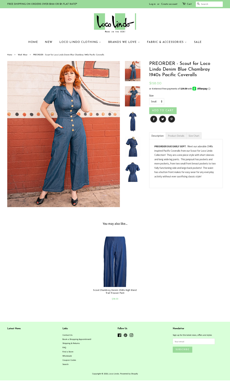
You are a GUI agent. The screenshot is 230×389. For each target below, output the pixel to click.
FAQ (64, 347)
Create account (169, 4)
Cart (189, 4)
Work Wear (22, 55)
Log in (152, 4)
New (49, 42)
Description (157, 135)
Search (65, 364)
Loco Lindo (114, 373)
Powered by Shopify (129, 373)
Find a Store (67, 351)
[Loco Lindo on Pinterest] (125, 336)
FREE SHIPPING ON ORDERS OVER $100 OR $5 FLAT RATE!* (42, 4)
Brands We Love (123, 42)
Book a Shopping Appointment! (76, 339)
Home (33, 42)
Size (151, 95)
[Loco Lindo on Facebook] (119, 336)
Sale (198, 42)
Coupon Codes (69, 360)
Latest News (14, 328)
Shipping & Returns (71, 343)
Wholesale (67, 355)
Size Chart (194, 135)
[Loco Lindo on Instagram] (131, 336)
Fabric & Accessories (166, 42)
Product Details (176, 135)
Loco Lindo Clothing (79, 42)
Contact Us (67, 335)
